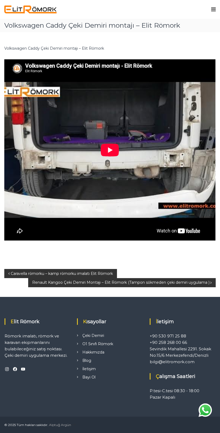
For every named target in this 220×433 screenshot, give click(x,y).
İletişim (89, 368)
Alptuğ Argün (60, 425)
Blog (86, 360)
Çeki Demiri (93, 335)
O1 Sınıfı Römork (97, 343)
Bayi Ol (89, 377)
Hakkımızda (93, 352)
